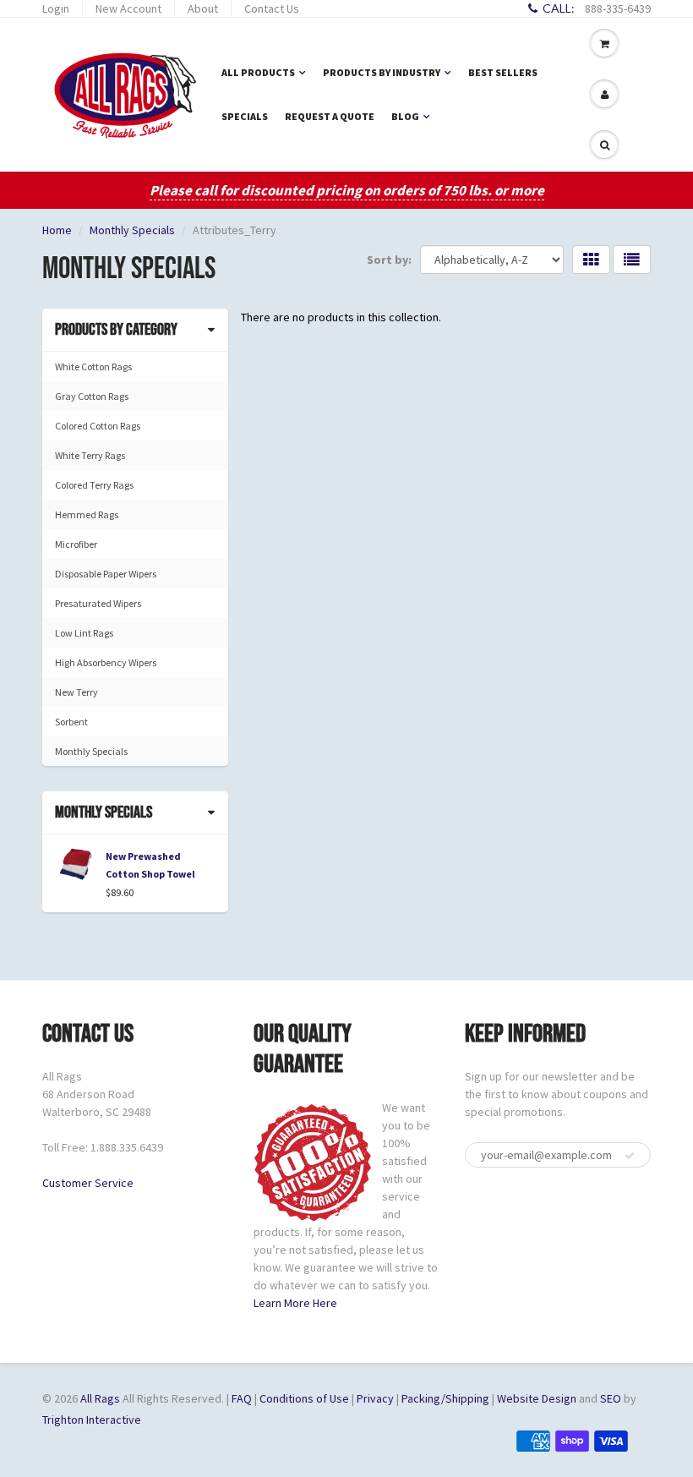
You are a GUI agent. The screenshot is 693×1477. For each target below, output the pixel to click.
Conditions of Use (304, 1398)
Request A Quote (329, 116)
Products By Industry (381, 72)
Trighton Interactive (91, 1419)
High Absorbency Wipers (105, 662)
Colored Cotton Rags (97, 425)
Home (57, 230)
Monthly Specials (132, 230)
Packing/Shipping (445, 1398)
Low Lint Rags (84, 632)
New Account (128, 8)
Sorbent (71, 721)
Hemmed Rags (86, 514)
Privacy (375, 1398)
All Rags (100, 1398)
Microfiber (76, 544)
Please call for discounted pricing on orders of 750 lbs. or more (347, 190)
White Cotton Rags (93, 366)
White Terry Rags (90, 455)
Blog (405, 116)
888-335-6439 (618, 8)
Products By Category (116, 329)
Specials (244, 116)
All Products (258, 72)
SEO (610, 1398)
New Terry (76, 692)
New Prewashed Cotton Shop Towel (150, 865)
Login (55, 8)
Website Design (536, 1398)
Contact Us (271, 8)
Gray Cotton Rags (91, 396)
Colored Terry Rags (94, 485)
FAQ (242, 1398)
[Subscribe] (630, 1155)
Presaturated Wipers (98, 603)
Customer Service (88, 1182)
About (203, 8)
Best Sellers (502, 72)
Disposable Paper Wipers (105, 573)
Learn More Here (295, 1302)
